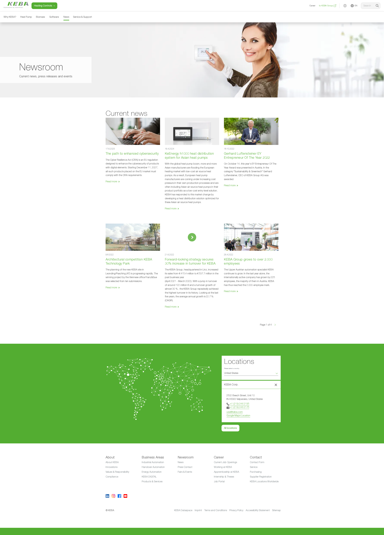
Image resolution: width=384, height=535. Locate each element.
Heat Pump (26, 17)
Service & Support (82, 17)
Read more (111, 181)
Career (312, 6)
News (66, 17)
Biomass (40, 17)
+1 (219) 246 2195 (239, 404)
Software (54, 17)
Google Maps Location (238, 415)
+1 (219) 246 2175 (239, 407)
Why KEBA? (10, 17)
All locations (230, 428)
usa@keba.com (234, 412)
